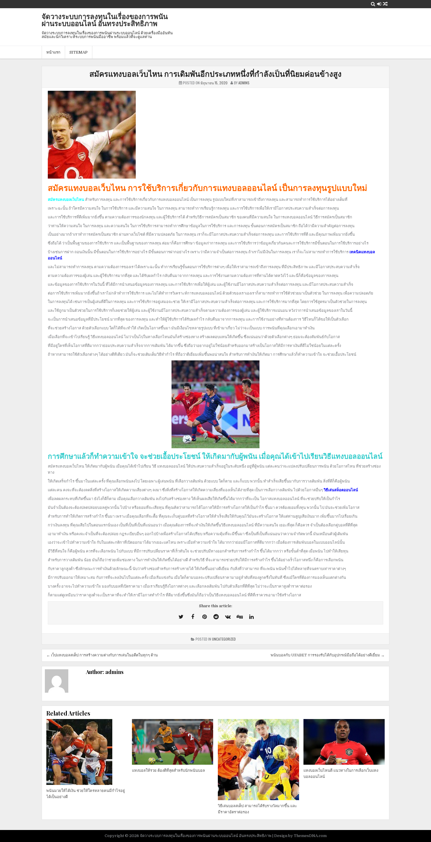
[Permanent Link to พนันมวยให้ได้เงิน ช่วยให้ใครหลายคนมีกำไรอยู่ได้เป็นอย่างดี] (87, 752)
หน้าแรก (53, 52)
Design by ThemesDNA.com (300, 836)
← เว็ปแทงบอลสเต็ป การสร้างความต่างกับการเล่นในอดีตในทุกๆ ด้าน (102, 655)
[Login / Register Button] (379, 3)
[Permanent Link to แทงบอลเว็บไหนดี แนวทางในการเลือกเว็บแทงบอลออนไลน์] (344, 742)
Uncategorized (224, 638)
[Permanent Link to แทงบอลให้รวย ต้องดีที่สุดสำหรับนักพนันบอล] (172, 742)
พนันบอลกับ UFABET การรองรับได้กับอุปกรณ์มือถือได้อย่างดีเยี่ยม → (328, 655)
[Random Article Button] (385, 3)
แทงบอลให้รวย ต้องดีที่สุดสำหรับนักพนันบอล (168, 770)
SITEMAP (78, 52)
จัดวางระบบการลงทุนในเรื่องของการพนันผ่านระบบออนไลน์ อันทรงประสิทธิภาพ (105, 19)
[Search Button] (373, 3)
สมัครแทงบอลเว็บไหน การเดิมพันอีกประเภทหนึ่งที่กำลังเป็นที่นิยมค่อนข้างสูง (215, 74)
